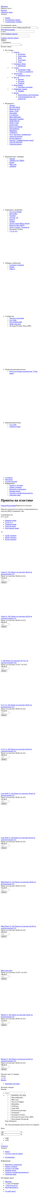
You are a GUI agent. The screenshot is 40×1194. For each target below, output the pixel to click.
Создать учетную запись (10, 38)
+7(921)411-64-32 (11, 1185)
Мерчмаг (8, 1181)
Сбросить (4, 1146)
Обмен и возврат (11, 1166)
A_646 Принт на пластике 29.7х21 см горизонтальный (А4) (14, 662)
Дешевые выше (10, 524)
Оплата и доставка (12, 1168)
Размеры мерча (10, 1170)
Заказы (7, 18)
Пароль (3, 34)
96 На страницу (11, 539)
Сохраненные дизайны (13, 22)
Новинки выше (10, 520)
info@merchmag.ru (11, 1187)
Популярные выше (12, 528)
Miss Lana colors (6, 970)
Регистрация (10, 29)
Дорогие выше (10, 526)
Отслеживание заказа (8, 27)
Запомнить (7, 42)
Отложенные (10, 1157)
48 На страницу (11, 537)
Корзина (4, 10)
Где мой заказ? (10, 1191)
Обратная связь (10, 1174)
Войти (3, 29)
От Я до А (9, 522)
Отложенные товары (12, 20)
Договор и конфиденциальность (17, 1172)
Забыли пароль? (12, 34)
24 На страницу (11, 535)
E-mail (3, 32)
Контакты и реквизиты (13, 1164)
